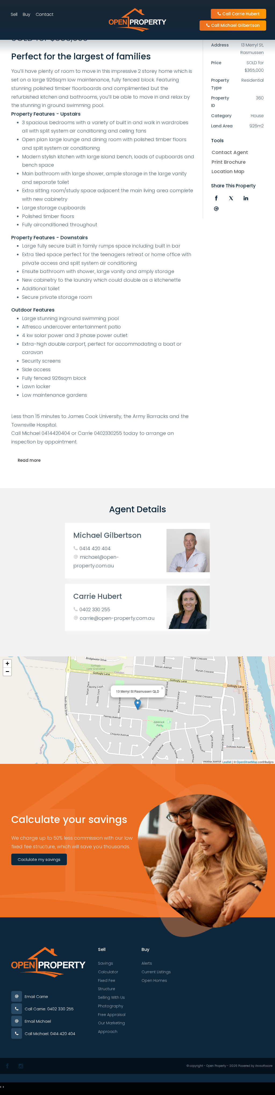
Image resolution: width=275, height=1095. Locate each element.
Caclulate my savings (39, 859)
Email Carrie (36, 996)
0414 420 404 (95, 548)
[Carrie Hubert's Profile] (188, 607)
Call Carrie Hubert (240, 14)
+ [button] (7, 663)
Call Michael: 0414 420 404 (50, 1034)
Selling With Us (111, 997)
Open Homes (154, 980)
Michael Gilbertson (107, 535)
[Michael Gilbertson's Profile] (188, 550)
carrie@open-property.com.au (117, 618)
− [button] (7, 671)
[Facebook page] (7, 1066)
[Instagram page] (21, 1066)
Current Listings (156, 972)
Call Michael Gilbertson (235, 25)
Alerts (147, 963)
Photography (110, 1006)
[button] (236, 162)
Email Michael (38, 1021)
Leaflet (226, 762)
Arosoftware (263, 1066)
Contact (44, 14)
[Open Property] (137, 19)
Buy (26, 14)
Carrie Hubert (97, 596)
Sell (14, 14)
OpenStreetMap (247, 762)
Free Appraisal (111, 1014)
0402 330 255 (94, 609)
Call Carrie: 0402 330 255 (49, 1009)
